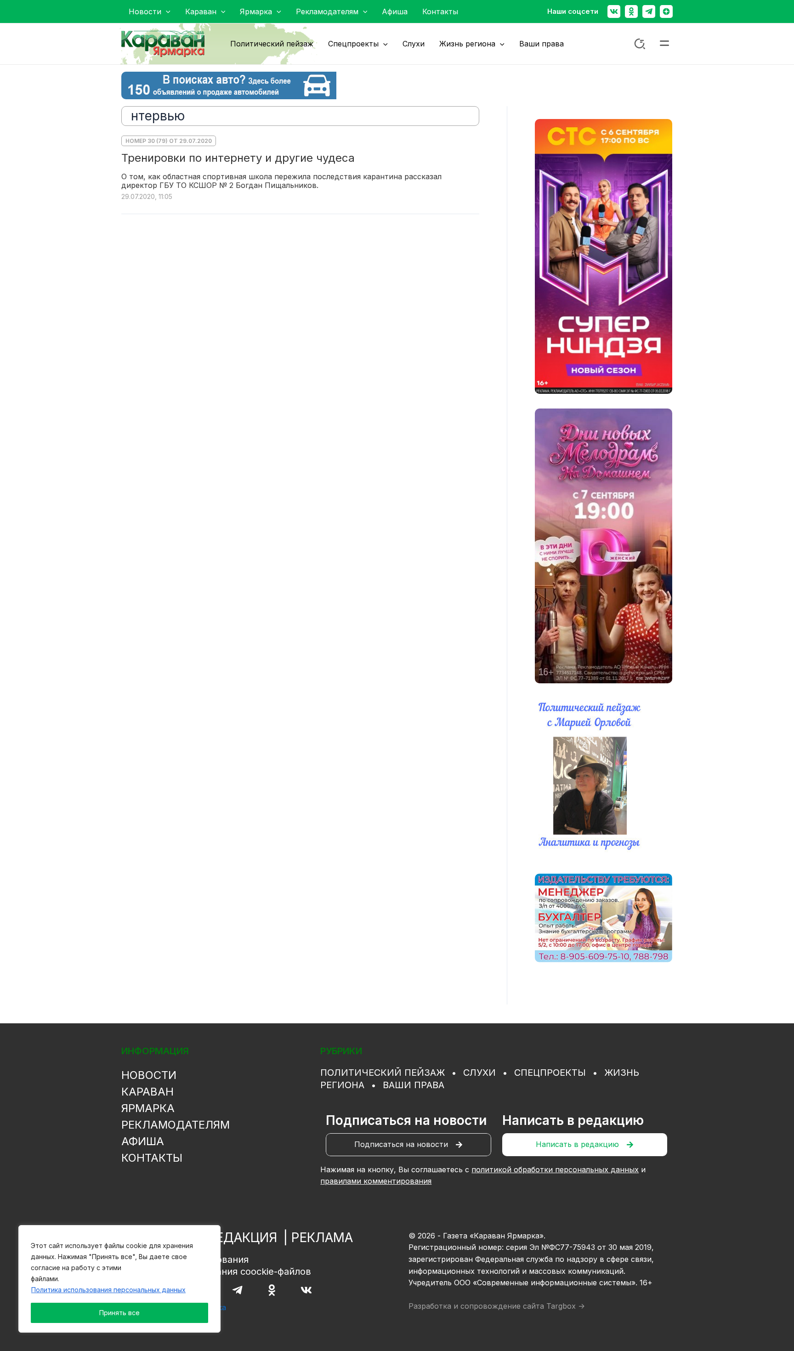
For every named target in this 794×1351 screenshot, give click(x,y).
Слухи (479, 1072)
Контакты (151, 1157)
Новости (148, 1075)
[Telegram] (648, 11)
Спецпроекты (550, 1072)
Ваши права (413, 1084)
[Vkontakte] (613, 11)
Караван (147, 1091)
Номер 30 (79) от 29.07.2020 (168, 140)
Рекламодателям (175, 1124)
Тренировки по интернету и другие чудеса (238, 158)
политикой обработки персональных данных (555, 1169)
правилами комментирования (375, 1181)
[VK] (306, 1290)
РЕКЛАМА (322, 1237)
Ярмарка (148, 1108)
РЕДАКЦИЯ (242, 1237)
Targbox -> (565, 1306)
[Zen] (666, 11)
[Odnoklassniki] (631, 11)
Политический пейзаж (382, 1072)
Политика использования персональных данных (108, 1290)
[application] (165, 11)
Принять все (119, 1313)
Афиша (142, 1141)
